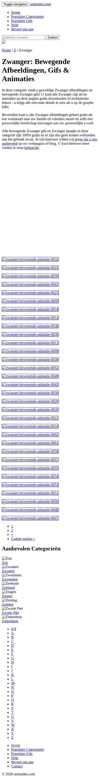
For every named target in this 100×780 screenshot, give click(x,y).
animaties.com (40, 4)
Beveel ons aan (22, 29)
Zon (5, 563)
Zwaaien (8, 571)
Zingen (7, 596)
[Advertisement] (50, 203)
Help (14, 25)
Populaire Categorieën (27, 17)
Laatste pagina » (23, 539)
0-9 (13, 629)
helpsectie (31, 148)
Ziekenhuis (10, 621)
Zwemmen (10, 579)
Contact (17, 766)
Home (15, 12)
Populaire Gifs (21, 21)
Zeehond (8, 588)
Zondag (7, 604)
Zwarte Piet (10, 613)
